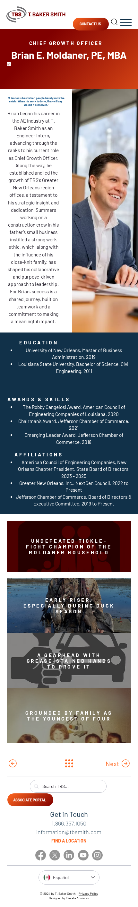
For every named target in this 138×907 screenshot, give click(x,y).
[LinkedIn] (69, 855)
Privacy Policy (88, 893)
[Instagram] (97, 855)
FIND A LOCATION (68, 840)
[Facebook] (40, 855)
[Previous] (31, 763)
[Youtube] (83, 855)
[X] (54, 855)
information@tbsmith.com (68, 831)
